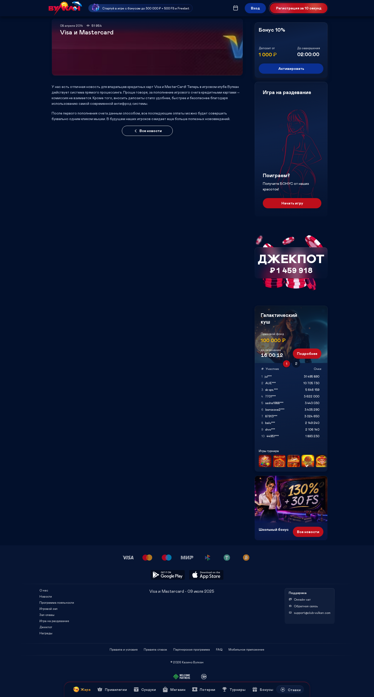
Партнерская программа (191, 649)
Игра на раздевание (54, 621)
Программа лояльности (56, 602)
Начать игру (292, 203)
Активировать (291, 68)
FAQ (219, 649)
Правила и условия (124, 649)
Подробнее (307, 353)
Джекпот (45, 627)
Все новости (150, 130)
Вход (255, 8)
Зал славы (46, 615)
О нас (43, 590)
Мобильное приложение (246, 649)
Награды (45, 633)
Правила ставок (155, 649)
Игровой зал (48, 608)
